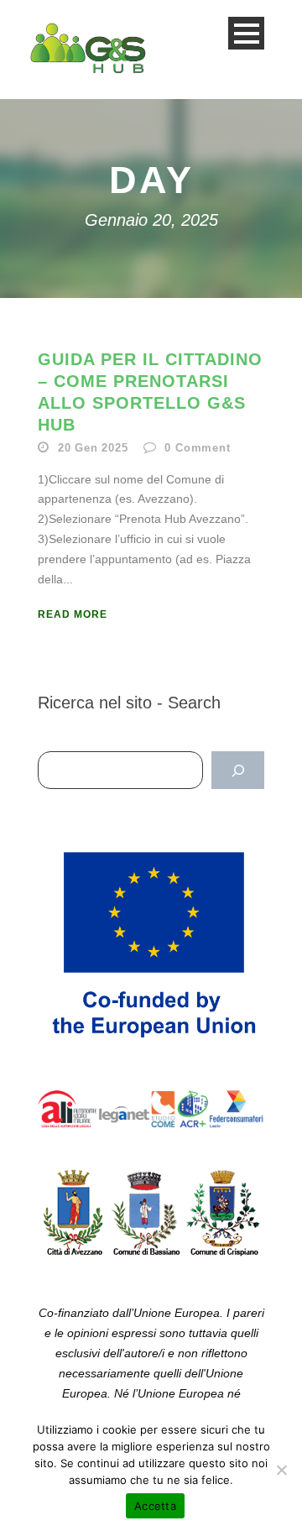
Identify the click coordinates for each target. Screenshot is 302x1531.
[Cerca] (237, 770)
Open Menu (246, 33)
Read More (72, 614)
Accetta (155, 1506)
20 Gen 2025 (93, 448)
